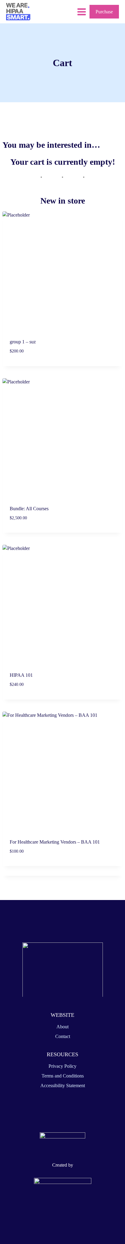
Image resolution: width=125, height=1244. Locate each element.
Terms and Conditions (63, 1075)
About (62, 1026)
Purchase (104, 11)
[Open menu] (81, 12)
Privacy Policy (62, 1066)
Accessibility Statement (62, 1085)
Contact (62, 1036)
